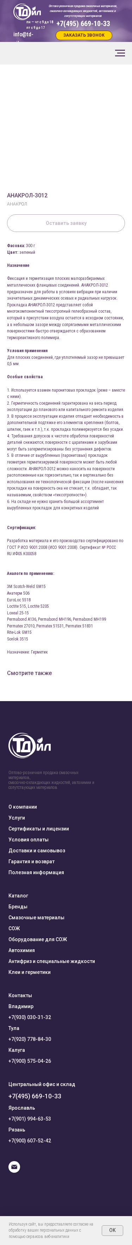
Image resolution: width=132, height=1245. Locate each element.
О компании (22, 807)
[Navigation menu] (120, 53)
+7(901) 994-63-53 (29, 1119)
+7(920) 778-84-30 (29, 1039)
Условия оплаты (28, 839)
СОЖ (14, 928)
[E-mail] (14, 1171)
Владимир (20, 1006)
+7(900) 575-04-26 (29, 1061)
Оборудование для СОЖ (37, 939)
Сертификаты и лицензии (38, 829)
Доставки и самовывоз (36, 850)
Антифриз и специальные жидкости (51, 961)
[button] (84, 35)
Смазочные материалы (36, 917)
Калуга (16, 1050)
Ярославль (21, 1108)
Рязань (16, 1130)
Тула (13, 1028)
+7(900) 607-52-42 (29, 1140)
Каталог (18, 896)
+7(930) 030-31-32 (29, 1017)
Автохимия (21, 950)
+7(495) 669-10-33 (34, 1096)
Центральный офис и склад (41, 1084)
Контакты (20, 995)
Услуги (16, 818)
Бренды (17, 906)
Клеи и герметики (29, 972)
